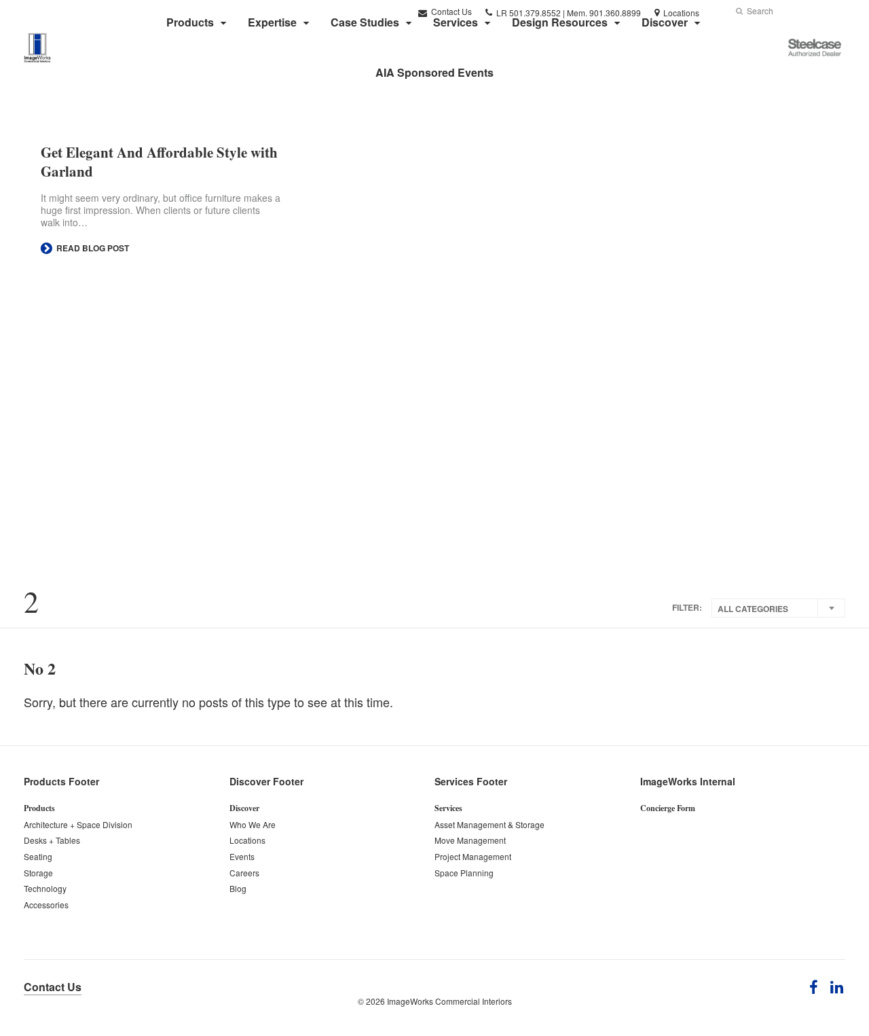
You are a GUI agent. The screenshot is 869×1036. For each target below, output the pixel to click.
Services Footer (470, 781)
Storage (38, 872)
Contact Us (52, 987)
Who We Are (252, 824)
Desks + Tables (52, 840)
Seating (38, 856)
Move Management (470, 840)
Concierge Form (667, 808)
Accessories (46, 904)
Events (242, 856)
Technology (45, 888)
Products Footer (61, 781)
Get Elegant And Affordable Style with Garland (159, 161)
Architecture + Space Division (78, 824)
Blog (237, 888)
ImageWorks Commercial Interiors (449, 1001)
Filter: (687, 607)
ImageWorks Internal (687, 781)
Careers (244, 872)
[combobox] (778, 608)
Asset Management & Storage (489, 824)
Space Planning (464, 872)
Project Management (472, 856)
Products (39, 808)
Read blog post (91, 248)
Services (448, 808)
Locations (247, 840)
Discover (244, 808)
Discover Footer (266, 781)
